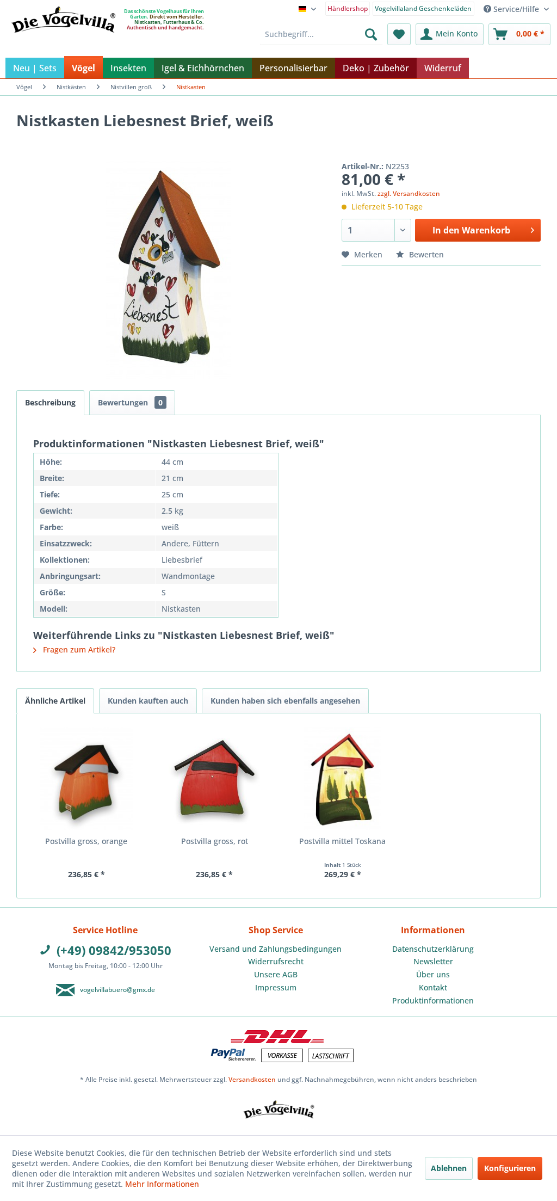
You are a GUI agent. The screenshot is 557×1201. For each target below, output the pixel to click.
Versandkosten (252, 1079)
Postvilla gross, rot (214, 841)
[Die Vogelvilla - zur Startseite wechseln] (63, 41)
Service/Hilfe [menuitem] (516, 9)
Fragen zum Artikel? (78, 649)
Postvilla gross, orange (86, 841)
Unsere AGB (276, 974)
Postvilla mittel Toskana (342, 841)
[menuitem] (348, 8)
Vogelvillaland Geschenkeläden (423, 8)
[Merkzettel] (399, 34)
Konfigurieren (510, 1168)
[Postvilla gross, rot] (215, 778)
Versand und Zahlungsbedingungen (275, 949)
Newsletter (433, 961)
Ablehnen (449, 1168)
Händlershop (347, 8)
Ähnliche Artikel (55, 700)
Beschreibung (50, 402)
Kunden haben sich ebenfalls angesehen (285, 700)
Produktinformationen (433, 1000)
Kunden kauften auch (148, 700)
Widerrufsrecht (276, 961)
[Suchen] (371, 34)
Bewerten (425, 254)
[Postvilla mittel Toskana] (343, 778)
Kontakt (433, 987)
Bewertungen (130, 402)
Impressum (275, 987)
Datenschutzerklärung (433, 949)
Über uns (433, 974)
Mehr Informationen (162, 1184)
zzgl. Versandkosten (408, 193)
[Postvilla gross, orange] (86, 778)
